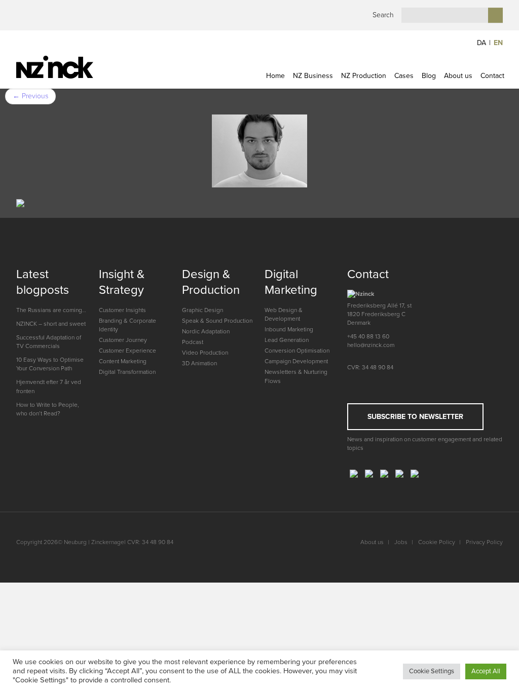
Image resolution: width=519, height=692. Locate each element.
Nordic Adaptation (206, 331)
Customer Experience (127, 350)
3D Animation (199, 363)
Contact (492, 75)
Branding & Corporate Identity (127, 325)
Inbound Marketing (289, 329)
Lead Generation (287, 339)
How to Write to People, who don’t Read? (47, 409)
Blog (429, 75)
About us (458, 75)
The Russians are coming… (51, 310)
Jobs (400, 542)
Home (275, 75)
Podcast (192, 341)
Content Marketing (122, 361)
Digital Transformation (127, 371)
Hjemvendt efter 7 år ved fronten (48, 386)
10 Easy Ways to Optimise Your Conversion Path (50, 364)
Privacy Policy (484, 542)
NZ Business (313, 75)
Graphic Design (202, 310)
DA (481, 43)
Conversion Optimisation (297, 350)
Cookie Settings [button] (431, 671)
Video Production (205, 352)
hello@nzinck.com (370, 345)
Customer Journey (123, 339)
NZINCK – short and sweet (51, 323)
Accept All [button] (485, 671)
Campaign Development (296, 361)
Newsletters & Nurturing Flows (296, 376)
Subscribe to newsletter (415, 416)
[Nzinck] (73, 67)
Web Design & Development (284, 314)
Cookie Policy (436, 542)
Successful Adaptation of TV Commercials (48, 342)
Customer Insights (122, 310)
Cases (404, 75)
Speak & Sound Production (217, 320)
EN (498, 43)
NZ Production (363, 75)
